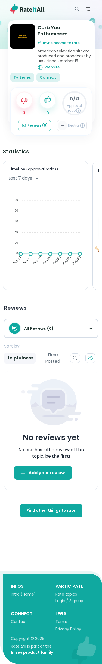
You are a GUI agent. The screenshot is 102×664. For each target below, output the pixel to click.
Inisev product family (32, 652)
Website (52, 67)
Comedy (48, 77)
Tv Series (22, 77)
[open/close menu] (77, 9)
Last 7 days (20, 178)
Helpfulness (19, 358)
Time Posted (52, 358)
